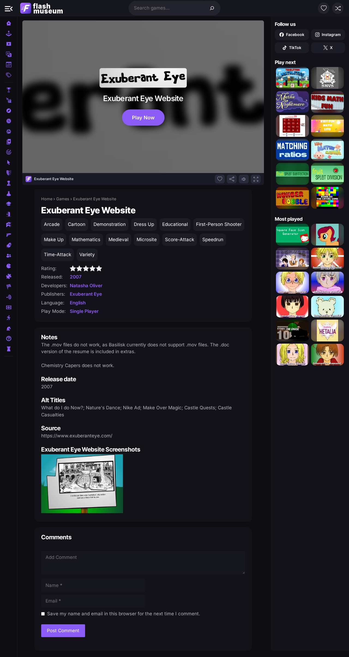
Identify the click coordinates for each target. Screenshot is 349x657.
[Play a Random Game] (338, 8)
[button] (8, 8)
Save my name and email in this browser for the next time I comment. (123, 613)
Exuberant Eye (86, 294)
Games (62, 198)
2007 (76, 277)
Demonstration (110, 224)
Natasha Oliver (86, 285)
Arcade (52, 224)
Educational (175, 224)
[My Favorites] (323, 8)
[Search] (212, 8)
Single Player (84, 311)
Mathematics (86, 239)
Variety (87, 254)
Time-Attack (57, 254)
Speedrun (212, 239)
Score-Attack (179, 239)
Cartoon (76, 224)
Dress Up (144, 224)
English (78, 302)
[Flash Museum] (41, 8)
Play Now (143, 117)
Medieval (118, 239)
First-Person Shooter (219, 224)
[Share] (232, 179)
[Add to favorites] (220, 179)
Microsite (147, 239)
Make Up (54, 239)
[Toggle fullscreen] (256, 179)
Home (46, 198)
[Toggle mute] (244, 179)
